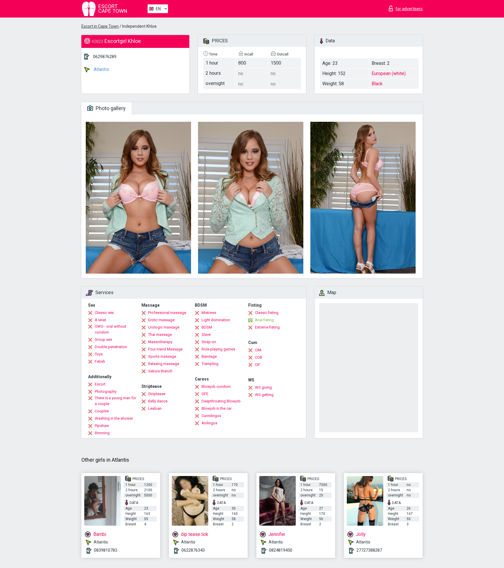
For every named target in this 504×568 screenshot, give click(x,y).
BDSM (207, 327)
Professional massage (167, 312)
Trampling (210, 364)
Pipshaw (102, 425)
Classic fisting (267, 312)
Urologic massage (163, 327)
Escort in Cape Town (100, 26)
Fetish (100, 361)
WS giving (263, 387)
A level (100, 320)
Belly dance (157, 401)
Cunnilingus (211, 416)
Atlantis (100, 69)
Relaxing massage (163, 364)
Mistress (209, 312)
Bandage (209, 356)
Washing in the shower (114, 418)
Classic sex (104, 312)
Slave (206, 334)
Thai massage (160, 334)
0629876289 (104, 56)
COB (258, 357)
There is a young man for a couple (115, 401)
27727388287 (369, 550)
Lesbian (155, 408)
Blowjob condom (216, 386)
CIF (257, 364)
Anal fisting (264, 320)
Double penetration (111, 347)
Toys (99, 354)
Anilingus (209, 423)
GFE (205, 394)
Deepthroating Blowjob (221, 401)
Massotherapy (160, 342)
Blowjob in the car (217, 408)
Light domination (216, 320)
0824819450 (280, 550)
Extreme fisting (267, 327)
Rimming (102, 433)
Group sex (103, 339)
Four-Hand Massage (165, 349)
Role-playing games (218, 349)
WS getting (264, 394)
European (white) (389, 73)
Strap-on (209, 342)
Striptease (156, 394)
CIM (258, 350)
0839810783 (105, 550)
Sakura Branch (160, 371)
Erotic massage (161, 320)
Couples (102, 411)
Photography (105, 391)
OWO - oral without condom (110, 329)
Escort (100, 384)
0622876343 (193, 550)
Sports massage (162, 356)
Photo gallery (110, 108)
